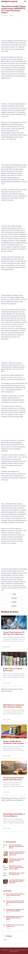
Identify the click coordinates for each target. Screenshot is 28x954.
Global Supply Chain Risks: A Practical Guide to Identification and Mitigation (14, 816)
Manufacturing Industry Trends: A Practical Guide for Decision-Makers (16, 867)
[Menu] (25, 1)
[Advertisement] (14, 29)
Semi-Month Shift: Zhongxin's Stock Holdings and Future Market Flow (17, 881)
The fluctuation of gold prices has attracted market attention (17, 860)
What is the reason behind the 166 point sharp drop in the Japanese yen (17, 853)
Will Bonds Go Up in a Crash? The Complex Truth (16, 873)
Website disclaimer (20, 950)
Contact (3, 950)
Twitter (14, 594)
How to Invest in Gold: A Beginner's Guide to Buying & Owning (16, 846)
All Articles (15, 951)
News (5, 939)
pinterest (14, 606)
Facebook (14, 598)
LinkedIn (14, 602)
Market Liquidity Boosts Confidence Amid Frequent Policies (13, 743)
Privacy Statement (10, 950)
